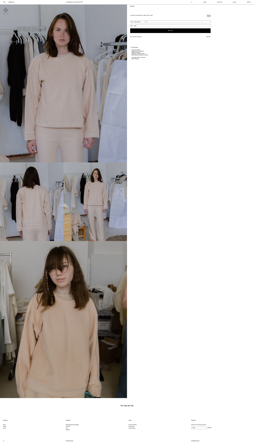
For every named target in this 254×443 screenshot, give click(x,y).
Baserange (132, 6)
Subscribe (209, 427)
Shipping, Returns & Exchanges (72, 424)
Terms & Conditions (133, 424)
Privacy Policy (131, 426)
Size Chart (208, 36)
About (4, 424)
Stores (4, 428)
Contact (4, 426)
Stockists (68, 429)
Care (67, 428)
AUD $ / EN (219, 2)
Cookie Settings (132, 428)
